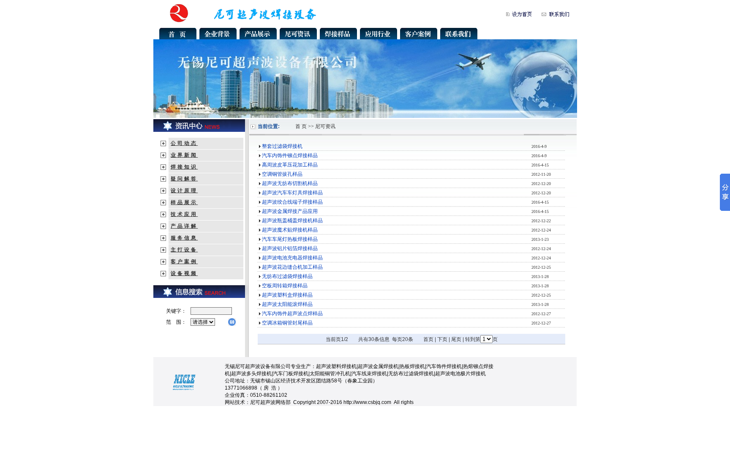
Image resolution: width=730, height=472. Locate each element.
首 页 (301, 126)
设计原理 (184, 191)
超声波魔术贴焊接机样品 (290, 230)
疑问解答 (184, 179)
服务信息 (184, 238)
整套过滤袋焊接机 (282, 146)
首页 (428, 339)
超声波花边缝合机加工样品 (292, 267)
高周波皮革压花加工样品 (290, 165)
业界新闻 (184, 155)
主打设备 (184, 250)
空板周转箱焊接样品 (285, 286)
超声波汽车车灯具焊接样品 (292, 193)
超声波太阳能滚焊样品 (287, 304)
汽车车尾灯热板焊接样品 (290, 239)
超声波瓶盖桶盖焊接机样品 (292, 221)
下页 (442, 339)
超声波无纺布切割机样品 (290, 183)
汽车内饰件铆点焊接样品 (290, 155)
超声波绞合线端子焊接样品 (292, 202)
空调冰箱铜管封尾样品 (287, 323)
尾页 (456, 339)
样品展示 (184, 202)
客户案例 (184, 262)
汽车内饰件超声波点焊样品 (292, 313)
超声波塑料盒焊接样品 (287, 295)
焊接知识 (184, 167)
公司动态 (184, 143)
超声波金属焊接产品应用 (290, 211)
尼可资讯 (325, 126)
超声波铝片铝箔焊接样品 (290, 248)
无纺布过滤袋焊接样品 (287, 276)
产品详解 (184, 226)
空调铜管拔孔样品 (282, 174)
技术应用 (184, 214)
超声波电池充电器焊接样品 (292, 258)
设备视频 (184, 273)
